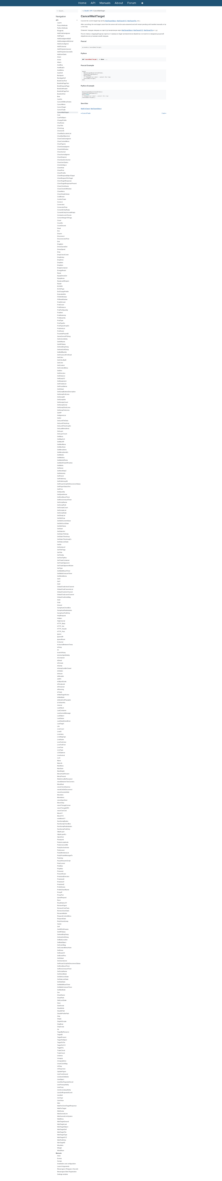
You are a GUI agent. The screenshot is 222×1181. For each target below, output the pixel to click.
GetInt (59, 418)
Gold (58, 600)
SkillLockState (62, 1000)
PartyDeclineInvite (63, 847)
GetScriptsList (61, 510)
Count (59, 220)
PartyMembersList (63, 853)
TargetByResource (63, 1032)
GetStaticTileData (63, 534)
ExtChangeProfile (63, 291)
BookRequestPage (63, 86)
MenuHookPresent (63, 774)
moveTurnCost (62, 810)
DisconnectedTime (63, 239)
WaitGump (60, 1111)
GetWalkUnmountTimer (64, 573)
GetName (60, 468)
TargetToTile (61, 1042)
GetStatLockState (62, 542)
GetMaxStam (61, 447)
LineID (59, 731)
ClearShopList (61, 157)
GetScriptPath (61, 505)
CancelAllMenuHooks (64, 102)
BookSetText (61, 94)
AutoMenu (60, 70)
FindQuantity (61, 318)
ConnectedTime (62, 207)
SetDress (60, 950)
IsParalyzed (61, 684)
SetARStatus (61, 932)
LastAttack (60, 708)
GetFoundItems (62, 386)
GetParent (60, 476)
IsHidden (60, 671)
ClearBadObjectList (63, 136)
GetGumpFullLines (63, 394)
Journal (59, 705)
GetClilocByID (61, 360)
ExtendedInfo (61, 294)
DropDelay (60, 257)
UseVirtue (60, 1100)
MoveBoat (60, 784)
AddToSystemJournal (64, 49)
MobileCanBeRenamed (64, 779)
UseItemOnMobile (63, 1077)
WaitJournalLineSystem (64, 1116)
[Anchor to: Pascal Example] (96, 65)
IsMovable (60, 676)
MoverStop (60, 802)
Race (59, 900)
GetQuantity (61, 492)
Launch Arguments (63, 1166)
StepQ (59, 1019)
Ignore (59, 634)
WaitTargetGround (63, 1121)
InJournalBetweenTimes (65, 644)
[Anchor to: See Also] (90, 103)
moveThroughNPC (63, 808)
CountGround (61, 225)
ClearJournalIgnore (63, 154)
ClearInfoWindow (62, 149)
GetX (58, 579)
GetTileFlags (61, 549)
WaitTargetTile (61, 1132)
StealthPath (61, 1011)
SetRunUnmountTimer (64, 969)
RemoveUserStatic (63, 911)
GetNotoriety (61, 473)
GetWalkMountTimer (63, 571)
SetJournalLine (62, 961)
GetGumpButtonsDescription (66, 391)
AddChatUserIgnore (63, 33)
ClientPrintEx (61, 173)
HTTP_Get (60, 626)
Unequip (60, 1058)
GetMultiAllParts (62, 460)
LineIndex (60, 734)
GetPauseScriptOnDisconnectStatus (69, 484)
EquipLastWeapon (63, 281)
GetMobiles (61, 457)
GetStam (60, 528)
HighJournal (61, 621)
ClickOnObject (62, 165)
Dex (58, 231)
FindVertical (61, 328)
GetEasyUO (61, 378)
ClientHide (60, 167)
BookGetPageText (63, 83)
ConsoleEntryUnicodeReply (66, 212)
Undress (60, 1055)
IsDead (59, 660)
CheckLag (60, 128)
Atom (59, 1156)
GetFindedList (61, 384)
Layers (59, 22)
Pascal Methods (62, 25)
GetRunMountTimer (63, 497)
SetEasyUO (61, 953)
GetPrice (60, 489)
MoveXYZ (60, 816)
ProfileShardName (63, 889)
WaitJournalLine (62, 1113)
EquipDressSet (62, 276)
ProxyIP (59, 892)
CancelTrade (61, 109)
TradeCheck (61, 1050)
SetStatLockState (62, 979)
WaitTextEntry (61, 1140)
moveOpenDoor (62, 800)
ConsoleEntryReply (63, 210)
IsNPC (59, 679)
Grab (58, 602)
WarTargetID (61, 1142)
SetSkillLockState (63, 976)
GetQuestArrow (62, 494)
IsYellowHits (61, 702)
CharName (60, 123)
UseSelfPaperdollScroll (64, 1092)
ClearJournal (61, 152)
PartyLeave (61, 850)
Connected (60, 204)
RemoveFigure (62, 905)
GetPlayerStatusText (63, 486)
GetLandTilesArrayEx (64, 426)
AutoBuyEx (60, 67)
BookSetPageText (63, 91)
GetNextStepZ (61, 470)
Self (58, 926)
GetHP (59, 412)
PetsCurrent (61, 863)
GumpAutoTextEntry (63, 613)
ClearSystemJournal (63, 160)
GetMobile (60, 455)
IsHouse (60, 673)
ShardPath (60, 997)
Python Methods (62, 28)
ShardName (61, 995)
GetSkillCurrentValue (64, 521)
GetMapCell (61, 439)
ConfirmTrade (61, 199)
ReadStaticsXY (62, 903)
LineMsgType (61, 737)
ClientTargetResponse (64, 181)
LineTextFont (61, 744)
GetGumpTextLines (63, 410)
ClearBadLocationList (64, 133)
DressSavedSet (62, 246)
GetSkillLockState (63, 523)
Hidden (59, 618)
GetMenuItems (62, 449)
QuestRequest (61, 897)
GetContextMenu (62, 368)
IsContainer (61, 658)
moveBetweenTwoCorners (65, 781)
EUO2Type (60, 289)
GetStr (59, 544)
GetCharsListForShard (64, 355)
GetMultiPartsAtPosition (65, 463)
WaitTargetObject (62, 1127)
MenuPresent (61, 776)
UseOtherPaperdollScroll (65, 1082)
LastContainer (61, 710)
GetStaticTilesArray (63, 536)
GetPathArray (61, 478)
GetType (60, 568)
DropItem (60, 262)
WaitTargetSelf (62, 1129)
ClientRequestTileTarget (65, 178)
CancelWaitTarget (63, 112)
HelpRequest (61, 615)
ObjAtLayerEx (61, 834)
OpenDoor (60, 837)
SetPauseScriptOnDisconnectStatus (68, 963)
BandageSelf (61, 78)
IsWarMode (60, 697)
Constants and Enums (64, 215)
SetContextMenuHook (64, 947)
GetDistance (61, 376)
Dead (59, 228)
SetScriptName (62, 971)
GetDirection (61, 373)
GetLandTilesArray (63, 423)
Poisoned (60, 871)
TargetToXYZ (61, 1045)
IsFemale (60, 663)
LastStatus (60, 718)
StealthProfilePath (63, 1013)
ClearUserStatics (62, 162)
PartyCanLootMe (62, 845)
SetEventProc (61, 955)
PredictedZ (60, 884)
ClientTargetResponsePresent (67, 183)
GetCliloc (60, 357)
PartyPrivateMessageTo (64, 855)
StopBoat (60, 1024)
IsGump (59, 665)
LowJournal (61, 755)
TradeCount (61, 1053)
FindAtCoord (61, 302)
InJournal (60, 642)
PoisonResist (61, 874)
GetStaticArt (61, 531)
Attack (59, 62)
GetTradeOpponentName (65, 565)
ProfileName (61, 887)
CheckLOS (60, 131)
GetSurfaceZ (61, 547)
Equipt (59, 283)
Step (58, 1016)
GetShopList (61, 515)
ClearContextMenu (63, 141)
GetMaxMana (61, 444)
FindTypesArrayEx (63, 326)
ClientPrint (60, 170)
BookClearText (62, 81)
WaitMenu (60, 1119)
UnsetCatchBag (62, 1063)
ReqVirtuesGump (62, 921)
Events (59, 1158)
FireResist (60, 331)
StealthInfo (60, 1008)
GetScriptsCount (62, 507)
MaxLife (59, 763)
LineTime (60, 747)
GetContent (61, 365)
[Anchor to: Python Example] (96, 86)
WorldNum (60, 1150)
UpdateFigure (61, 1071)
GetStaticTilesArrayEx (64, 539)
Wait (58, 1103)
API (57, 20)
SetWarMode (61, 990)
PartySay (60, 858)
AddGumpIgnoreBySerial (65, 41)
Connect (60, 202)
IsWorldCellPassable (64, 700)
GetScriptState (62, 513)
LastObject (60, 716)
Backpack (60, 75)
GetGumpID (61, 397)
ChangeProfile (62, 120)
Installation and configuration (66, 1163)
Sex (58, 992)
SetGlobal (60, 958)
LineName (60, 739)
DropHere (60, 260)
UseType (60, 1098)
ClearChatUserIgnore (64, 138)
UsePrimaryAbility (63, 1084)
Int (58, 650)
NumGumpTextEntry (63, 829)
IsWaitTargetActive (63, 694)
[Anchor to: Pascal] (88, 41)
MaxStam (60, 768)
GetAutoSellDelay (63, 349)
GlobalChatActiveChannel (65, 586)
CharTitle (60, 125)
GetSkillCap (61, 518)
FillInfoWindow (62, 297)
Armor (59, 59)
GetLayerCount (62, 434)
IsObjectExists (61, 681)
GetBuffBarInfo (62, 352)
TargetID (60, 1034)
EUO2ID (60, 286)
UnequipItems (61, 1061)
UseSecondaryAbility (64, 1090)
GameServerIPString (64, 336)
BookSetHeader (62, 88)
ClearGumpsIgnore (63, 146)
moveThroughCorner (64, 805)
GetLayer (60, 431)
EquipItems (60, 278)
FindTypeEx (61, 323)
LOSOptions (61, 752)
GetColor (60, 362)
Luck (58, 758)
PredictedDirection (63, 876)
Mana (59, 760)
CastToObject (61, 117)
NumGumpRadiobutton (64, 826)
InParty (59, 647)
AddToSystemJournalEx (65, 52)
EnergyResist (61, 270)
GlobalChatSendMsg (64, 597)
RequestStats (61, 918)
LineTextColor (61, 742)
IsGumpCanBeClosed (64, 668)
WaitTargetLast (62, 1124)
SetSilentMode (62, 974)
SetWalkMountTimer (63, 984)
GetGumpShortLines (63, 407)
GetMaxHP (60, 441)
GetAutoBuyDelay (63, 347)
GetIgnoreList (61, 415)
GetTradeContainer (63, 560)
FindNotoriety (61, 315)
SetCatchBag (61, 945)
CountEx (60, 223)
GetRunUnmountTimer (64, 499)
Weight (59, 1148)
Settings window (62, 1174)
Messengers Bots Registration (66, 1171)
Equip (59, 273)
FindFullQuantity (62, 310)
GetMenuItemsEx (62, 452)
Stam (59, 1003)
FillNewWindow (62, 299)
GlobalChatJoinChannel (65, 592)
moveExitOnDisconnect (64, 789)
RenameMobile (62, 913)
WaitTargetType (62, 1134)
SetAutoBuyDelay (63, 934)
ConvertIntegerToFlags (64, 217)
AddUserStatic (62, 54)
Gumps (59, 1161)
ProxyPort (60, 895)
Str (58, 1029)
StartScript (60, 1005)
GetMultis (60, 465)
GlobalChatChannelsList (65, 589)
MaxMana (60, 766)
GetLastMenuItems (63, 428)
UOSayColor (61, 1069)
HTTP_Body (61, 623)
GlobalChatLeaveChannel (65, 594)
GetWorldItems (62, 576)
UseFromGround (62, 1074)
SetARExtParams (63, 929)
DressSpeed (61, 249)
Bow (58, 96)
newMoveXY (61, 818)
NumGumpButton (62, 821)
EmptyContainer (62, 268)
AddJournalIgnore (63, 44)
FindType (60, 320)
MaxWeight (60, 771)
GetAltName (61, 341)
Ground (59, 605)
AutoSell (60, 73)
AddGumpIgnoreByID (64, 38)
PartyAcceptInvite (63, 842)
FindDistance (61, 307)
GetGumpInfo (61, 399)
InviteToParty (61, 652)
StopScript (60, 1026)
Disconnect (60, 236)
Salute (59, 924)
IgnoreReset (61, 639)
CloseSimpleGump (63, 194)
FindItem (60, 312)
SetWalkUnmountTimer (64, 987)
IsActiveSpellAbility (63, 655)
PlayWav (60, 868)
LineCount (60, 729)
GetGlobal (60, 389)
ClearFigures (61, 144)
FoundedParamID (63, 333)
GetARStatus (61, 344)
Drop (58, 252)
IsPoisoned (60, 687)
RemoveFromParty (63, 908)
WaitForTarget (61, 1108)
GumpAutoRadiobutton (64, 610)
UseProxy (60, 1087)
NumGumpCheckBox (64, 824)
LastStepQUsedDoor (64, 721)
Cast (58, 115)
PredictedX (60, 879)
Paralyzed (60, 839)
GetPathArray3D (62, 481)
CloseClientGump (63, 186)
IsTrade (59, 692)
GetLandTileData (62, 420)
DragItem (60, 244)
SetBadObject (61, 942)
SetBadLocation (62, 939)
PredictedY (60, 882)
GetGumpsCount (62, 402)
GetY (58, 581)
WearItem (60, 1145)
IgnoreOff (60, 636)
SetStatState (61, 982)
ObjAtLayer (60, 831)
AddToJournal (61, 46)
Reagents (60, 30)
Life (58, 726)
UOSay (59, 1066)
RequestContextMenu (64, 916)
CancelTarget (61, 107)
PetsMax (60, 866)
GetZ (58, 584)
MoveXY (60, 813)
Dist (58, 241)
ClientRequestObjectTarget (66, 175)
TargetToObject (62, 1040)
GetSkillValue (61, 526)
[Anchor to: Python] (88, 53)
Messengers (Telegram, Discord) (67, 1169)
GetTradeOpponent (63, 563)
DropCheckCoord (63, 254)
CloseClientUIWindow (64, 189)
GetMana (60, 436)
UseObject (60, 1079)
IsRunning (60, 689)
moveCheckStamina (63, 787)
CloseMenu (61, 191)
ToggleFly (60, 1048)
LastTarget (60, 723)
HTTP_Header (62, 629)
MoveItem (60, 795)
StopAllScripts (61, 1021)
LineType (60, 750)
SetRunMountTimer (63, 966)
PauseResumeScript (64, 860)
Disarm (59, 233)
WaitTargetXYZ (62, 1137)
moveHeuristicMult (63, 792)
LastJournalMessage (64, 713)
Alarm (59, 57)
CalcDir (59, 99)
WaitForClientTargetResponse (67, 1106)
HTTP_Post (61, 631)
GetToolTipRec (62, 557)
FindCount (60, 304)
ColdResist (60, 196)
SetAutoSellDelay (63, 937)
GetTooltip (60, 555)
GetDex (59, 370)
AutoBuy (60, 65)
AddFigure (60, 36)
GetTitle (59, 552)
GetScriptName (62, 502)
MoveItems (60, 797)
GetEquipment (61, 381)
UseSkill (60, 1095)
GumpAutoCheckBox (64, 607)
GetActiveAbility (62, 339)
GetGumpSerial (62, 405)
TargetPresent (61, 1037)
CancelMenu (61, 104)
